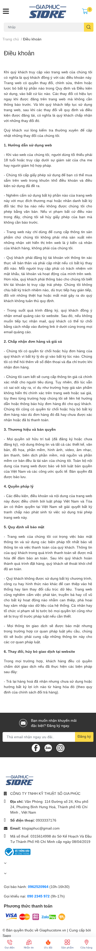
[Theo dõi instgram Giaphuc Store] (60, 747)
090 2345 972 (39, 896)
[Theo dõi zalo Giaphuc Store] (48, 747)
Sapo (7, 935)
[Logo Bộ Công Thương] (17, 851)
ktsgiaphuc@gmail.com (41, 828)
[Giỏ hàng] (85, 11)
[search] (88, 27)
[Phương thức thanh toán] (35, 916)
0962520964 (38, 886)
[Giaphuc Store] (48, 11)
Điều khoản (19, 53)
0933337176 (46, 820)
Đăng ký (84, 736)
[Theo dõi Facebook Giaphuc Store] (36, 747)
